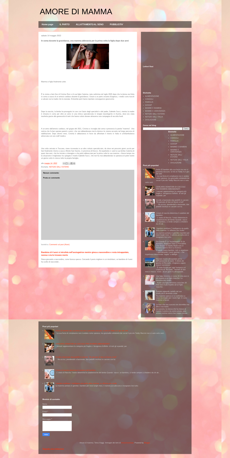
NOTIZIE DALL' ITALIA (154, 117)
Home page (47, 24)
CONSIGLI (149, 99)
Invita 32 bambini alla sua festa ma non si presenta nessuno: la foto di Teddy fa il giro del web (172, 172)
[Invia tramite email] (64, 163)
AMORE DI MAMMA (76, 11)
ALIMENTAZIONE (152, 96)
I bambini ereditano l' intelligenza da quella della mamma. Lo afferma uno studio (172, 229)
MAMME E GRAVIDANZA (155, 111)
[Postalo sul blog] (66, 163)
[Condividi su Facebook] (71, 163)
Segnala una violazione (53, 449)
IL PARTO (64, 24)
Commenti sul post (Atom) (59, 245)
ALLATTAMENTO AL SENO (89, 24)
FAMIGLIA (149, 102)
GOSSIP (148, 105)
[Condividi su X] (69, 163)
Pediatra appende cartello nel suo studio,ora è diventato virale (169, 292)
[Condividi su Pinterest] (74, 163)
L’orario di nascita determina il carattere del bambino (76, 370)
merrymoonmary (127, 443)
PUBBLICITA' (116, 24)
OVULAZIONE (150, 120)
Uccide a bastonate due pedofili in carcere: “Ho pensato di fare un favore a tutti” (172, 201)
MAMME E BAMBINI (153, 108)
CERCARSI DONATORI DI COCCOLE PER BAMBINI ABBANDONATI (171, 188)
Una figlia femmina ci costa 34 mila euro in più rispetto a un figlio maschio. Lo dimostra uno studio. (172, 278)
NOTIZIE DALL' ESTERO (59, 167)
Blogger (147, 443)
